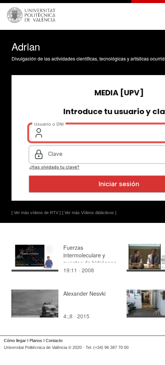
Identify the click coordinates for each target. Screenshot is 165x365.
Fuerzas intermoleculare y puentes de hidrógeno (90, 255)
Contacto (54, 340)
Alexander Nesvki (84, 293)
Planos (36, 340)
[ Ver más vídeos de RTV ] (36, 212)
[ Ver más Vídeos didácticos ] (89, 212)
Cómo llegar (15, 340)
